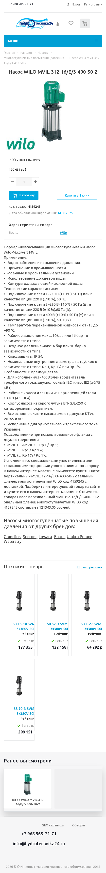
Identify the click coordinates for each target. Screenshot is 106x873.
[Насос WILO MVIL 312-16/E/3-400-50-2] (53, 111)
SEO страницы (53, 825)
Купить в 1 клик (77, 195)
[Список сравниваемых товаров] (58, 25)
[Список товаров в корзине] (86, 27)
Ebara (59, 536)
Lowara (45, 536)
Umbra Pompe (79, 536)
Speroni (29, 536)
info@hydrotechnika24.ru (39, 843)
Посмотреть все (89, 567)
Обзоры (78, 825)
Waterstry (12, 541)
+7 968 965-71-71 (20, 3)
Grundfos (12, 536)
